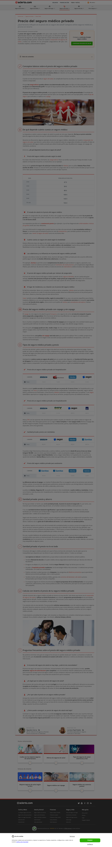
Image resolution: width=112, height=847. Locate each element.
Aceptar (90, 840)
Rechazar (72, 836)
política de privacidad (22, 842)
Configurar (90, 844)
